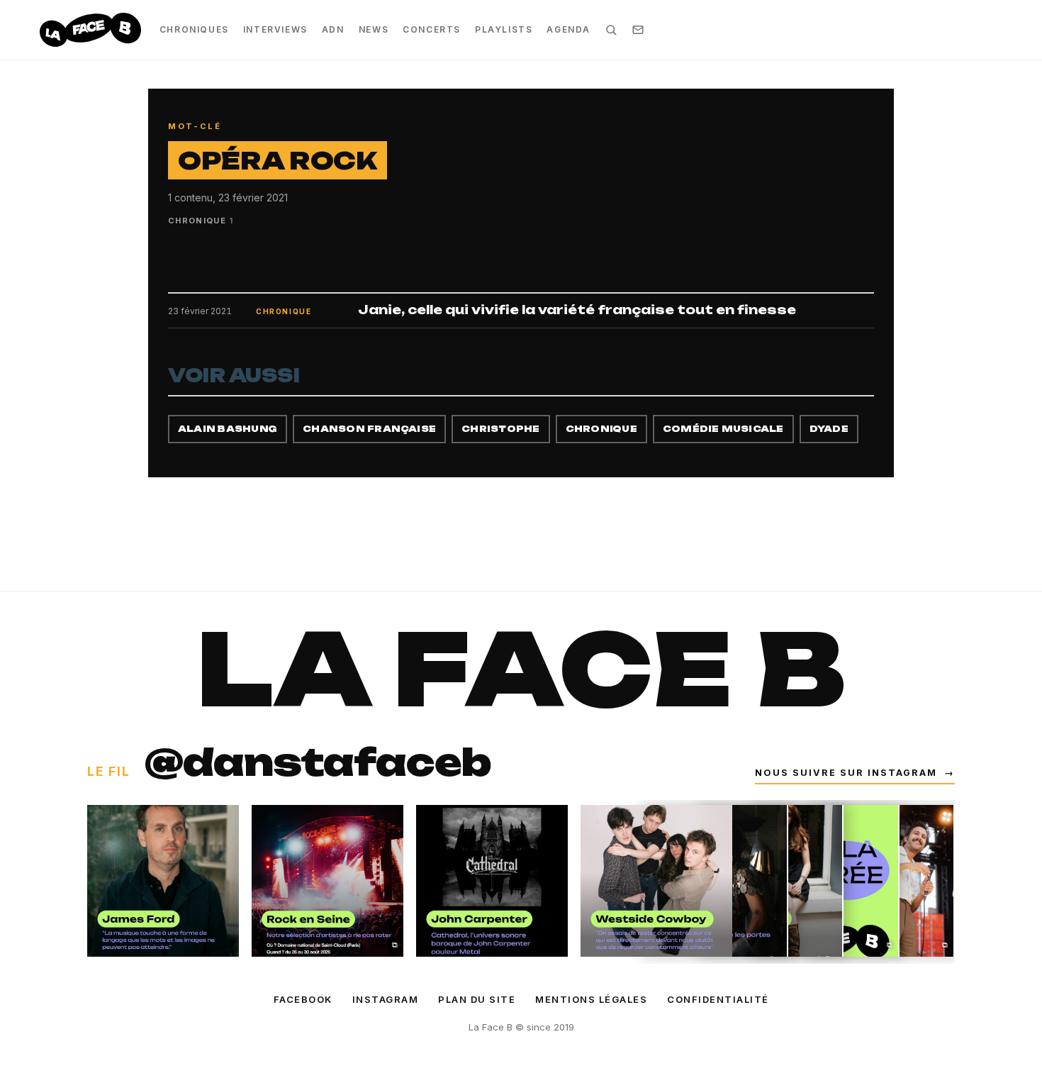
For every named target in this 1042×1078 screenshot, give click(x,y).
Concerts (432, 29)
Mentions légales (591, 999)
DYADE (828, 428)
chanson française (369, 428)
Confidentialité (718, 999)
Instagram (385, 999)
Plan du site (476, 999)
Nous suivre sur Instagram (855, 772)
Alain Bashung (227, 428)
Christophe (500, 428)
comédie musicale (723, 428)
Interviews (275, 29)
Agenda (568, 29)
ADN (333, 29)
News (373, 29)
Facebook (303, 999)
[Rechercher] (611, 29)
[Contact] (638, 30)
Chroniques (194, 29)
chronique (601, 428)
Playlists (503, 29)
